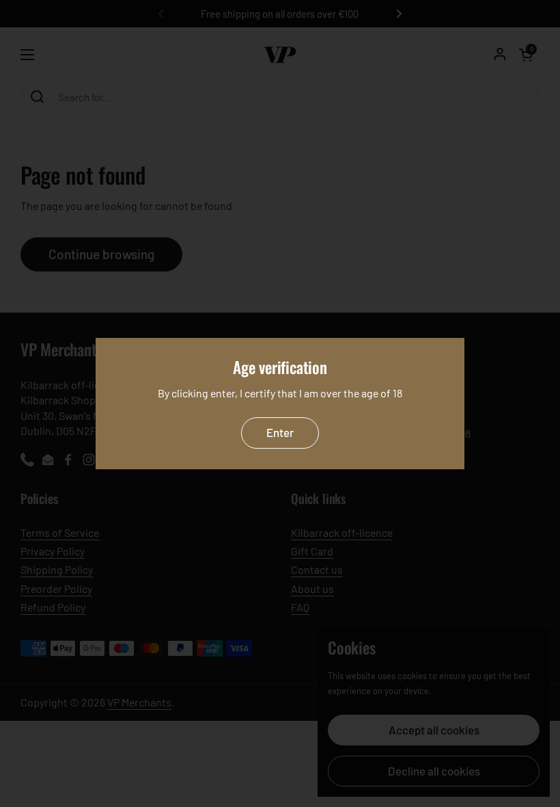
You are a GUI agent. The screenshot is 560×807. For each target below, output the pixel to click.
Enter (280, 433)
